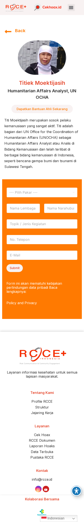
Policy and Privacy (21, 303)
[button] (71, 7)
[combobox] (42, 192)
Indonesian (55, 518)
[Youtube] (46, 489)
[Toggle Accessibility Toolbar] (76, 491)
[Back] (8, 31)
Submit (15, 268)
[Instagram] (38, 489)
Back (20, 30)
